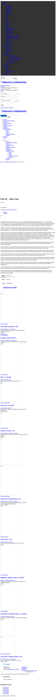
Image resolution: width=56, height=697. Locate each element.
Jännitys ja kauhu (9, 34)
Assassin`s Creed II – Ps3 (7, 430)
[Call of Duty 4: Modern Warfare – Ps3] (14, 636)
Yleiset (7, 70)
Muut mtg (8, 51)
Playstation (8, 10)
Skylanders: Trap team (13, 60)
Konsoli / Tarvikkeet (5, 340)
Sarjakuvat (8, 40)
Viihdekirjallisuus (10, 44)
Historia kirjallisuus (10, 32)
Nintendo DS (9, 7)
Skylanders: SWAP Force (14, 59)
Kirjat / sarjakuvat (7, 27)
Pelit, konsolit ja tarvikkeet (11, 142)
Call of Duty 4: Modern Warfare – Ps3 (11, 656)
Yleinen (10, 154)
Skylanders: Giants (13, 56)
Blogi (7, 67)
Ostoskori (5, 73)
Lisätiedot (5, 213)
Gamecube (8, 5)
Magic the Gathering (7, 46)
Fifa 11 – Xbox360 (6, 377)
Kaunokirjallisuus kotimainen (12, 35)
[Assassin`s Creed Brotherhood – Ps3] (14, 467)
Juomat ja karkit (9, 61)
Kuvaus (5, 212)
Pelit (4, 4)
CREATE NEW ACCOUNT (7, 107)
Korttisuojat (8, 50)
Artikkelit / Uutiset (7, 66)
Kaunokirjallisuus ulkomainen (12, 37)
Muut (7, 64)
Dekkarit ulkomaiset (10, 29)
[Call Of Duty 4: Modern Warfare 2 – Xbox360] (14, 597)
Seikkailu (11, 433)
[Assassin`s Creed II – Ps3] (14, 419)
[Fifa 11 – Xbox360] (14, 359)
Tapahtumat (5, 65)
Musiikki (5, 53)
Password (3, 96)
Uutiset (4, 1)
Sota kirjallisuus (9, 42)
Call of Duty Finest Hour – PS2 (9, 326)
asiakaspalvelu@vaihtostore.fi (13, 669)
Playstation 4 (9, 13)
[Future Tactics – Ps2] (14, 521)
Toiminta (13, 329)
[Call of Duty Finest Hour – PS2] (14, 308)
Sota (10, 329)
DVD (7, 26)
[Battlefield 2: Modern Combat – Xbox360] (14, 559)
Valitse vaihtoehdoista (5, 402)
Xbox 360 (8, 21)
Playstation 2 (9, 11)
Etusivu (5, 2)
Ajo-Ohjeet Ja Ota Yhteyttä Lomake (29, 670)
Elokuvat (5, 23)
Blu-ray (7, 24)
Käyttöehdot (24, 666)
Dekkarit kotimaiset (10, 28)
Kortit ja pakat (9, 49)
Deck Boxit (8, 48)
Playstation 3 (9, 12)
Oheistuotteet (6, 54)
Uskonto (8, 43)
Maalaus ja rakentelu (10, 62)
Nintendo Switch (9, 9)
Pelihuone (8, 72)
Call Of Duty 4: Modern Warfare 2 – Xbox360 (14, 614)
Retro (7, 16)
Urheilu (13, 161)
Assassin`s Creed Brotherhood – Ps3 (11, 499)
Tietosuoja (24, 669)
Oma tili (5, 75)
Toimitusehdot (25, 668)
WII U (7, 18)
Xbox (7, 20)
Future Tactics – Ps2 (6, 539)
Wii (7, 17)
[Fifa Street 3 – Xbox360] (14, 392)
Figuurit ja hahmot (10, 55)
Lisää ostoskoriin (4, 323)
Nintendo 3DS (9, 6)
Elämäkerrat (8, 31)
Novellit (7, 39)
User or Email (4, 93)
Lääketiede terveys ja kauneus (12, 38)
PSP (7, 15)
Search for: (3, 77)
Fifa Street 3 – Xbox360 (7, 405)
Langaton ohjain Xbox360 (8, 338)
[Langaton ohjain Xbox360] (14, 334)
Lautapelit (5, 45)
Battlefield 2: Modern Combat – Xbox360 (12, 577)
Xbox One (8, 22)
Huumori (8, 33)
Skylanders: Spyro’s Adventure (15, 57)
